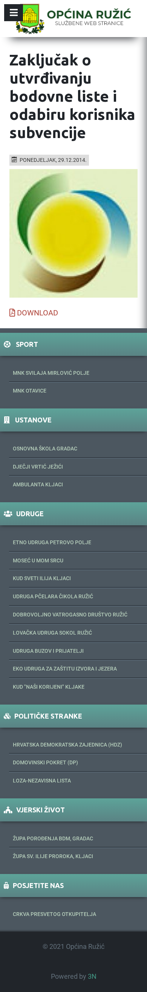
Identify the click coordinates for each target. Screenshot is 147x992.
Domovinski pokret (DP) (45, 762)
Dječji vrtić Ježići (38, 467)
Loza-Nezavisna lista (42, 781)
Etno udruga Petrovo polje (52, 542)
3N (92, 976)
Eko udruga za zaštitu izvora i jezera (65, 669)
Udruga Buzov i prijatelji (48, 651)
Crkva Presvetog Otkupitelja (54, 914)
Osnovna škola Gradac (45, 449)
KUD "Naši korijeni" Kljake (48, 687)
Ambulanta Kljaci (38, 484)
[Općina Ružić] (73, 18)
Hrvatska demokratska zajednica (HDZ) (67, 745)
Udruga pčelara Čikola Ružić (53, 596)
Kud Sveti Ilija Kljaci (42, 578)
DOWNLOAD (37, 312)
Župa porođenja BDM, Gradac (53, 838)
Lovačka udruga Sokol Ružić (52, 633)
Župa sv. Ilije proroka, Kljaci (53, 856)
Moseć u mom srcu (38, 560)
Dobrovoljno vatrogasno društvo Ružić (70, 615)
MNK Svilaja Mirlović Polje (51, 373)
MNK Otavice (29, 391)
